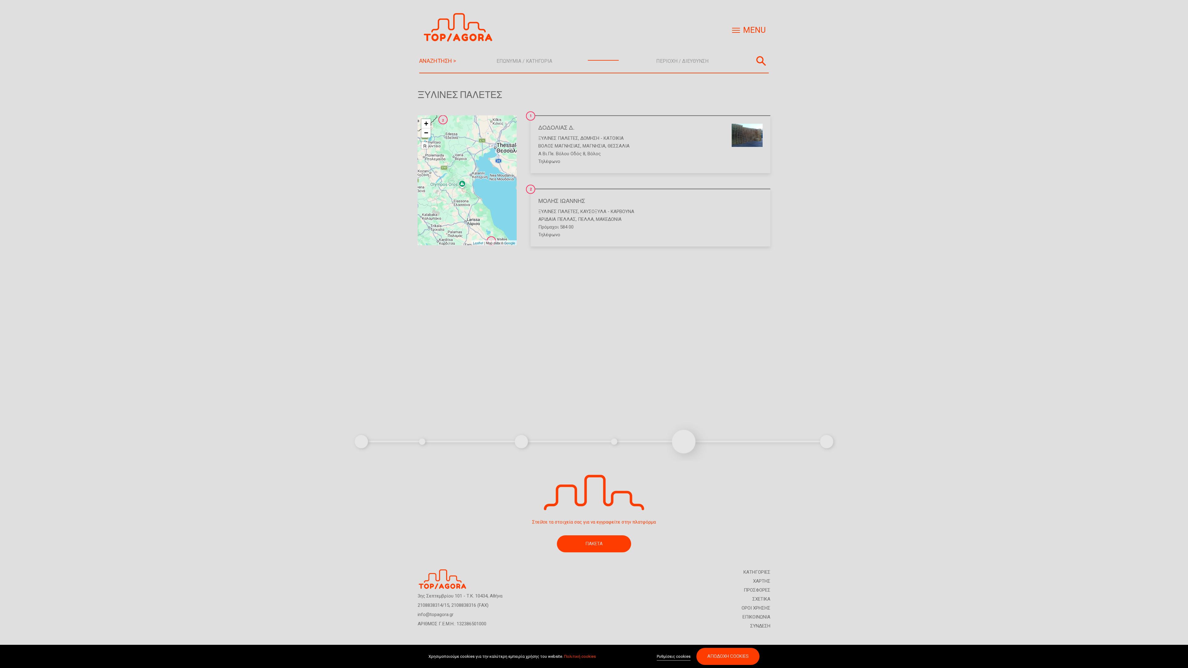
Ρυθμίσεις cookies (674, 656)
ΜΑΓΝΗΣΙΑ (594, 146)
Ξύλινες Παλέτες (558, 138)
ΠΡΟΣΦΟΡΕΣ (757, 590)
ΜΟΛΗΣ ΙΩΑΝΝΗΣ (561, 200)
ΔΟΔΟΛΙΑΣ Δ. (556, 127)
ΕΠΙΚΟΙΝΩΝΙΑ (756, 617)
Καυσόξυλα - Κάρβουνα (607, 211)
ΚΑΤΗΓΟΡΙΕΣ (756, 572)
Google (509, 242)
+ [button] (426, 123)
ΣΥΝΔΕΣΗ (760, 626)
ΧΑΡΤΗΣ (761, 581)
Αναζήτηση (761, 61)
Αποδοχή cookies (728, 656)
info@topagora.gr (436, 614)
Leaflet (478, 242)
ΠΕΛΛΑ (586, 219)
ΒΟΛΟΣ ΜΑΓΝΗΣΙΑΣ (559, 146)
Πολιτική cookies (580, 656)
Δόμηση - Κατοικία (602, 138)
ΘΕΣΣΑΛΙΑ (619, 146)
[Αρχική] (460, 27)
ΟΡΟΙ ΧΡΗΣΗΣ (756, 608)
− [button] (426, 133)
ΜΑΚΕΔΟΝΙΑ (609, 219)
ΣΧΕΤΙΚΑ (761, 599)
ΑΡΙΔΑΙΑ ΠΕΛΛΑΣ (557, 219)
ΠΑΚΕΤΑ (594, 543)
